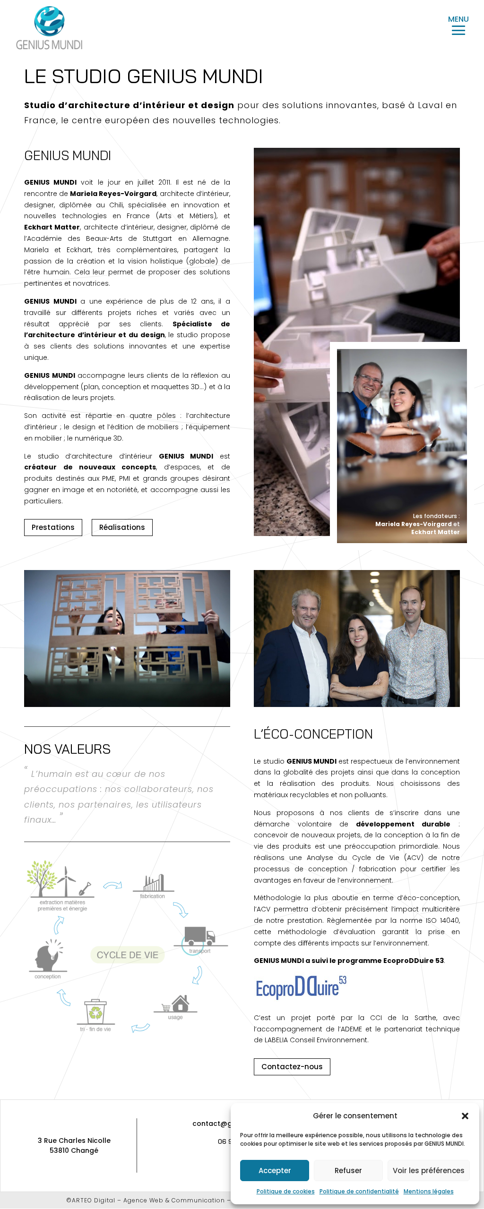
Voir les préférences (429, 1170)
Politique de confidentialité (359, 1191)
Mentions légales (429, 1191)
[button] (465, 1116)
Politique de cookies (286, 1191)
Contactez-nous (292, 1067)
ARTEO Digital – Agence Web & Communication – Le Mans (165, 1200)
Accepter (275, 1170)
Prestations (53, 527)
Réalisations (122, 527)
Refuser (348, 1170)
